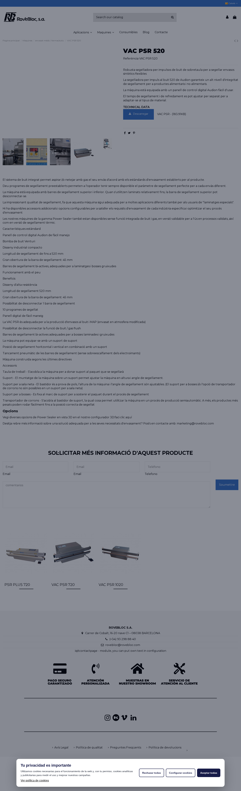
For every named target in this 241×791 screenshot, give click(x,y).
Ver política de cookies (35, 780)
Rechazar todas (151, 772)
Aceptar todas (208, 772)
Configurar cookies (180, 772)
